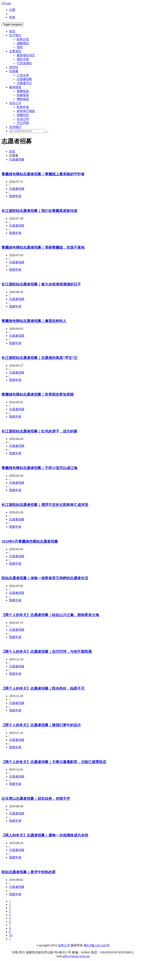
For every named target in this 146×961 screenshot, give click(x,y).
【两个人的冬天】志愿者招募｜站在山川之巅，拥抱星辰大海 (50, 615)
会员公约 (23, 119)
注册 (12, 9)
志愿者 (13, 71)
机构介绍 (23, 39)
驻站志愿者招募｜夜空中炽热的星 (29, 872)
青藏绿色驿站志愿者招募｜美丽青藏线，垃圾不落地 (43, 247)
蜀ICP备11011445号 (97, 945)
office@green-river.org (76, 956)
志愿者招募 (24, 79)
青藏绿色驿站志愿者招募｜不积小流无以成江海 (39, 468)
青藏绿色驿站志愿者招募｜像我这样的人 (34, 321)
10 (10, 935)
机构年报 (23, 107)
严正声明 (23, 123)
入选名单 (23, 75)
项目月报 (23, 59)
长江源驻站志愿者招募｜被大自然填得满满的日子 (41, 284)
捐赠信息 (23, 115)
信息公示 (15, 103)
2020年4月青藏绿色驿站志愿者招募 (30, 541)
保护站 (13, 67)
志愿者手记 (24, 83)
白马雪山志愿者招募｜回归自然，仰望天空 (36, 799)
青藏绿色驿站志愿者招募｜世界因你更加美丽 (38, 394)
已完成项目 (24, 63)
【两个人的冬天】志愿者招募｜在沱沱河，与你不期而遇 (47, 652)
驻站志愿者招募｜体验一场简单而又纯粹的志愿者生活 (45, 578)
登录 (12, 17)
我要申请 (15, 196)
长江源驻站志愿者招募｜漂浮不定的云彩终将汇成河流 (45, 505)
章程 (20, 47)
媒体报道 (15, 87)
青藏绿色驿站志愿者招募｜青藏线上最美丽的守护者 (43, 174)
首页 (12, 31)
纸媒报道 (23, 95)
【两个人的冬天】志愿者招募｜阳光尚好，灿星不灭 (43, 688)
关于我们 (15, 35)
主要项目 (15, 51)
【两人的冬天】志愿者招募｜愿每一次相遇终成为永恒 (45, 835)
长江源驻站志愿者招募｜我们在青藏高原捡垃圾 (39, 211)
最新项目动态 (26, 55)
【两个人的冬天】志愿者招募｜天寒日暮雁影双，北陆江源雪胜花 (54, 762)
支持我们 (15, 127)
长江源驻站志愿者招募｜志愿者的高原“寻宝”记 (40, 358)
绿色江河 (64, 945)
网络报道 (23, 99)
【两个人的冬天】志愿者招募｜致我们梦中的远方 (41, 725)
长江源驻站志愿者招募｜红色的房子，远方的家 (39, 431)
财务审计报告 (26, 111)
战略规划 (23, 43)
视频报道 (23, 91)
